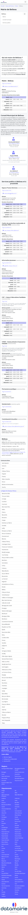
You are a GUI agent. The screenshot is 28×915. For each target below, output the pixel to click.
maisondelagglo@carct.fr (10, 193)
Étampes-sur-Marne (7, 531)
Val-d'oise (4, 888)
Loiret (3, 852)
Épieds (3, 629)
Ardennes (17, 798)
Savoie (3, 879)
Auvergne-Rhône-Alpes (7, 768)
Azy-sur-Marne (5, 573)
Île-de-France (18, 776)
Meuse (16, 863)
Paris (3, 871)
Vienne (16, 892)
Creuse (3, 815)
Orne (16, 869)
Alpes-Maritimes (19, 794)
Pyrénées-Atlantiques (20, 873)
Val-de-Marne (18, 888)
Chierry (3, 512)
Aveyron (4, 802)
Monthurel (4, 613)
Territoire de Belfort (20, 886)
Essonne (17, 819)
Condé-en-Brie (5, 637)
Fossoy (3, 640)
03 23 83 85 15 (7, 227)
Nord (16, 867)
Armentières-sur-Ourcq (7, 584)
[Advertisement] (14, 39)
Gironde (17, 825)
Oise (3, 869)
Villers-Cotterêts (6, 479)
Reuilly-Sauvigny (6, 552)
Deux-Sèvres (18, 815)
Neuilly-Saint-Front (6, 664)
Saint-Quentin (5, 463)
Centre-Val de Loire (19, 772)
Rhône (16, 875)
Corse (3, 774)
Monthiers (4, 560)
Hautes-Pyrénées (19, 838)
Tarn (16, 883)
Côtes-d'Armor (18, 813)
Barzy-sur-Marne (6, 696)
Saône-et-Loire (5, 877)
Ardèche (4, 798)
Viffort (3, 509)
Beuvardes (4, 515)
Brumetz (4, 715)
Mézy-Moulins (5, 571)
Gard (16, 823)
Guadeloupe (5, 827)
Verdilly (4, 653)
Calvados (17, 804)
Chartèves (4, 685)
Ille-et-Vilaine (5, 842)
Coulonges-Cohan (6, 544)
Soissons (4, 466)
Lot (15, 852)
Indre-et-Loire (5, 844)
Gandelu (4, 643)
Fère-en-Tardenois (6, 533)
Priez (3, 648)
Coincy (3, 565)
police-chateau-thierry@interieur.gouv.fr (14, 426)
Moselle (17, 865)
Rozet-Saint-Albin (6, 632)
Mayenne (4, 861)
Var (2, 890)
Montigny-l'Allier (6, 616)
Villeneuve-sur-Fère (6, 669)
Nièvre (3, 867)
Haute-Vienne (18, 836)
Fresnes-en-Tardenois (7, 547)
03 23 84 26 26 (7, 421)
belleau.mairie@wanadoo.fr (11, 86)
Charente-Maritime (6, 809)
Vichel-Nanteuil (5, 595)
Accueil (2, 6)
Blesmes (4, 539)
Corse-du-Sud (18, 811)
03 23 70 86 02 (7, 83)
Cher (16, 809)
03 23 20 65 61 (7, 391)
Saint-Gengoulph (6, 720)
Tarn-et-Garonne (6, 886)
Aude (16, 800)
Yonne (16, 894)
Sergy (3, 723)
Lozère (16, 854)
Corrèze (3, 811)
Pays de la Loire (18, 780)
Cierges (4, 520)
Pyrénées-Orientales (7, 875)
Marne (3, 858)
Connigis (4, 499)
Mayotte (17, 861)
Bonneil (4, 680)
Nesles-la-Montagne (7, 611)
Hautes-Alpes (5, 838)
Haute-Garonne (5, 831)
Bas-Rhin (17, 802)
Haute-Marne (5, 834)
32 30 (5, 301)
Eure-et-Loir (18, 821)
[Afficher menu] (25, 2)
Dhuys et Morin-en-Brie (7, 557)
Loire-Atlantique (19, 850)
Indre (16, 842)
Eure (3, 821)
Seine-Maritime (5, 881)
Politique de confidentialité (10, 759)
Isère (16, 844)
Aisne (16, 6)
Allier (16, 792)
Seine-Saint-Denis (19, 881)
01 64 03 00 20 (7, 406)
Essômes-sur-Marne (7, 523)
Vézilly (3, 691)
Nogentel (4, 581)
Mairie (4, 16)
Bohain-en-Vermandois (7, 484)
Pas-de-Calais (18, 871)
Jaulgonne (4, 645)
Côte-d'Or (4, 813)
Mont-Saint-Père (6, 507)
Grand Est (17, 774)
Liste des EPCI (7, 761)
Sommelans (5, 563)
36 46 (5, 346)
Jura (3, 846)
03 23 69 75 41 (7, 190)
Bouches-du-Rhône (6, 804)
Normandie (4, 778)
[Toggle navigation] (24, 14)
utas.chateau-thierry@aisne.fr (11, 230)
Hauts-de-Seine (5, 840)
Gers (3, 825)
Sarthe (16, 877)
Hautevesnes (5, 549)
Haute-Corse (18, 829)
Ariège (3, 790)
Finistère (4, 823)
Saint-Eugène (5, 667)
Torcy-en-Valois (5, 496)
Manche (17, 856)
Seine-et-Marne (18, 879)
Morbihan (4, 865)
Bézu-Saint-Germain (7, 600)
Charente (17, 806)
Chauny (4, 476)
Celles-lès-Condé (6, 603)
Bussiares (4, 517)
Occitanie (4, 780)
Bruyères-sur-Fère (6, 627)
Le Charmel (4, 579)
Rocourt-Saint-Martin (7, 677)
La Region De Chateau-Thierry (8, 491)
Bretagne (4, 772)
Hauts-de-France (10, 6)
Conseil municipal (7, 19)
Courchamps (5, 555)
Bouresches (5, 576)
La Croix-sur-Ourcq (6, 672)
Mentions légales (8, 757)
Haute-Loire (18, 831)
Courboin (4, 501)
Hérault (16, 840)
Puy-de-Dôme (5, 873)
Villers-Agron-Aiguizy (7, 656)
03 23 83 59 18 (7, 263)
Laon (3, 468)
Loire (3, 850)
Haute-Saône (18, 834)
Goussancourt (5, 536)
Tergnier (4, 474)
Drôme (3, 819)
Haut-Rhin (4, 829)
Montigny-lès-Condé (7, 605)
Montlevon (4, 619)
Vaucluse (17, 890)
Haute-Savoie (5, 836)
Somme (3, 883)
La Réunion (17, 846)
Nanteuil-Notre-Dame (7, 659)
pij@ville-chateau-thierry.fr (10, 266)
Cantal (3, 806)
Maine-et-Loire (5, 856)
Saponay (4, 709)
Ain (15, 790)
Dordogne (4, 817)
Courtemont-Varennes (7, 621)
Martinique (17, 858)
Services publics (6, 22)
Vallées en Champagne (7, 597)
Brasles (3, 587)
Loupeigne (4, 688)
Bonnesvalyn (5, 699)
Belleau (4, 14)
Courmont (4, 504)
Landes (3, 848)
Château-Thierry (6, 471)
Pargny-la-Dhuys (6, 717)
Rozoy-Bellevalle (6, 624)
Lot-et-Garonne (5, 854)
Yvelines (4, 896)
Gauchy (4, 487)
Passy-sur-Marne (6, 704)
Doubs (16, 817)
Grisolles (4, 525)
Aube (3, 800)
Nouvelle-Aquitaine (19, 778)
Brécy (3, 635)
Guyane (17, 827)
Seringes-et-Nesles (6, 651)
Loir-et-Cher (18, 848)
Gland (3, 707)
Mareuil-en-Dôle (6, 493)
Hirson (3, 482)
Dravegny (4, 608)
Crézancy (4, 568)
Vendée (3, 892)
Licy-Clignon (5, 701)
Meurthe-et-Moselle (6, 863)
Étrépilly (4, 675)
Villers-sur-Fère (5, 661)
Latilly (3, 528)
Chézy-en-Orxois (6, 592)
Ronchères (4, 683)
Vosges (3, 894)
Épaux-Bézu (5, 693)
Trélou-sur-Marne (6, 712)
